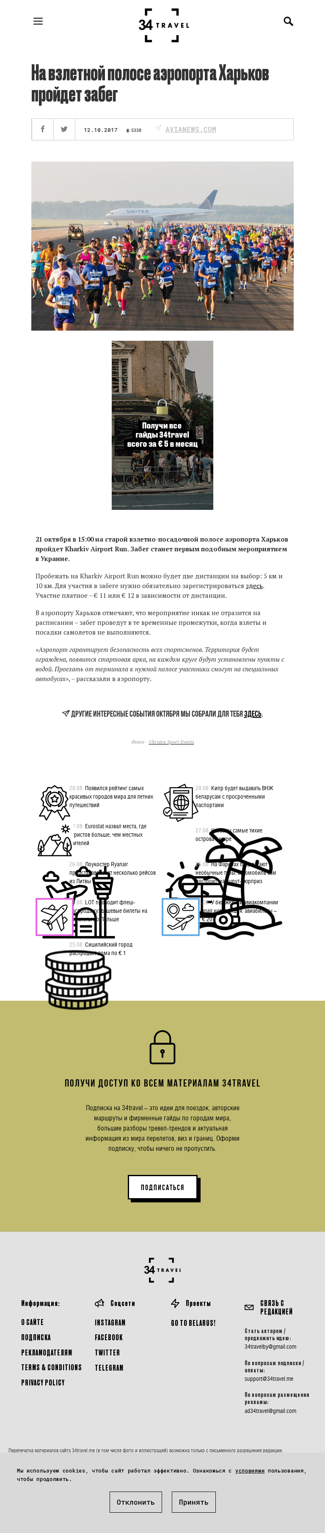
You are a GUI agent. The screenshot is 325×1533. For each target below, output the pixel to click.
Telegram (109, 1367)
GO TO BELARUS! (193, 1323)
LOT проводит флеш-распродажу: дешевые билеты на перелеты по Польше (108, 910)
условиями (249, 1470)
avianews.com (190, 129)
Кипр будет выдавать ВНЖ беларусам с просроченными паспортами (234, 796)
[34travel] (164, 25)
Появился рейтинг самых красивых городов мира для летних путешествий (111, 796)
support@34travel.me (269, 1378)
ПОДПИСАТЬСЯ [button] (163, 1187)
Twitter (107, 1352)
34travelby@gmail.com (270, 1346)
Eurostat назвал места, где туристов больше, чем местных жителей (107, 834)
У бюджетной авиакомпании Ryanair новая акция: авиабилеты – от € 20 (237, 910)
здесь (254, 585)
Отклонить (136, 1501)
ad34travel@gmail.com (270, 1410)
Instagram (110, 1322)
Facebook (109, 1337)
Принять (194, 1501)
